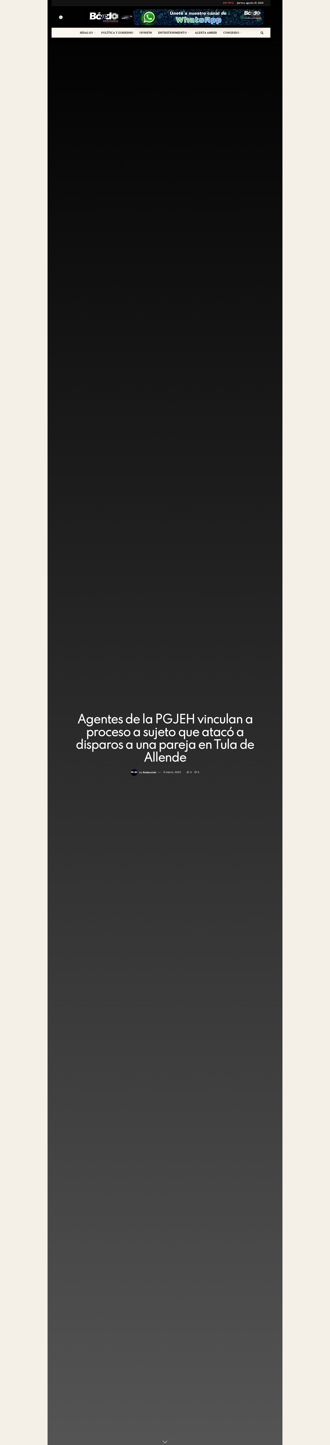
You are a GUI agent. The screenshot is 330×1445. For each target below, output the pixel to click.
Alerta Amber (206, 32)
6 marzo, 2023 (172, 772)
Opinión (145, 32)
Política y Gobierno (117, 32)
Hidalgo (86, 32)
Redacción (149, 772)
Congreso (231, 32)
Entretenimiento (172, 32)
